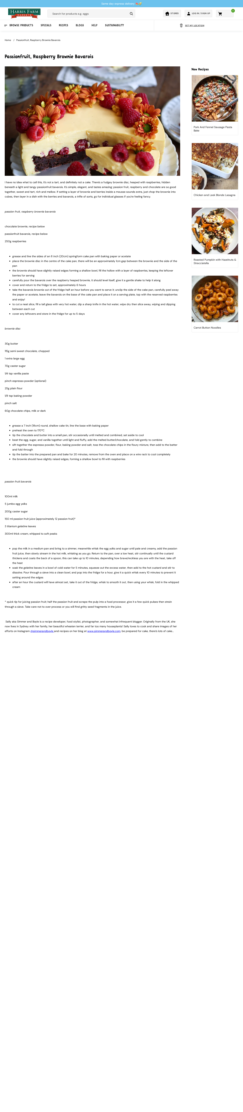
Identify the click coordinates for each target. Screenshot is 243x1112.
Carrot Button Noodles (207, 327)
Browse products (21, 25)
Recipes (63, 25)
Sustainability (114, 25)
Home (8, 40)
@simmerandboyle (42, 631)
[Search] (131, 13)
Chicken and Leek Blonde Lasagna (214, 195)
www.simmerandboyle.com (103, 631)
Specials (46, 25)
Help (94, 25)
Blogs (80, 25)
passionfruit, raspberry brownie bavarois (38, 40)
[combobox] (88, 13)
